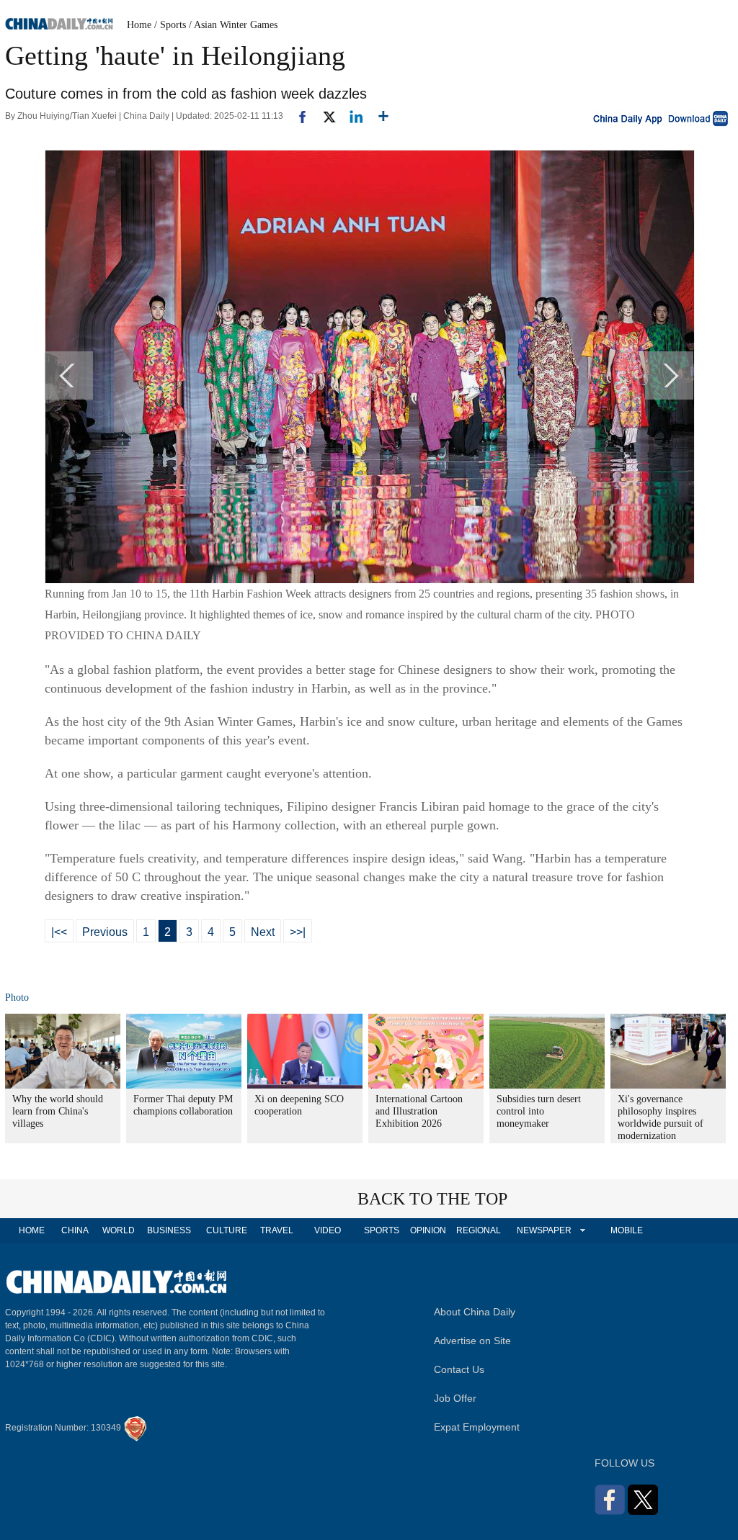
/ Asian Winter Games (233, 24)
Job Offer (455, 1398)
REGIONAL (478, 1230)
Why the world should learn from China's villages (57, 1111)
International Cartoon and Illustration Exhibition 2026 (419, 1111)
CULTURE (226, 1230)
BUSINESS (169, 1230)
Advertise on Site (472, 1340)
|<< (59, 932)
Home (139, 24)
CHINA (75, 1230)
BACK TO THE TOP (432, 1198)
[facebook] (296, 116)
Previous (105, 932)
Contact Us (459, 1369)
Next (263, 932)
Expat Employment (477, 1427)
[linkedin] (350, 116)
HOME (32, 1230)
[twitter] (323, 116)
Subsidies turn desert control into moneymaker (539, 1111)
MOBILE (626, 1230)
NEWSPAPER (543, 1230)
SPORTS (381, 1230)
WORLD (118, 1230)
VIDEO (327, 1230)
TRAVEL (276, 1230)
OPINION (428, 1230)
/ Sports (170, 24)
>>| (298, 932)
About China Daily (474, 1312)
